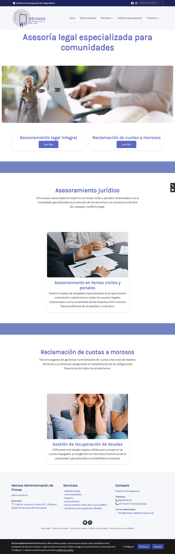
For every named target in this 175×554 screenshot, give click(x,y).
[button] (152, 18)
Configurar (128, 546)
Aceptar (158, 546)
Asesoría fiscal (71, 501)
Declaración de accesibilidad (121, 528)
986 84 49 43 (125, 500)
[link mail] (172, 190)
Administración (72, 491)
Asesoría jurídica (73, 494)
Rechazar (144, 546)
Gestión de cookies (78, 528)
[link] (28, 18)
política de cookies (65, 550)
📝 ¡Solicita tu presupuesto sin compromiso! (34, 3)
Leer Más (48, 144)
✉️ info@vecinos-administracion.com (134, 512)
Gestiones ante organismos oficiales (83, 508)
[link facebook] (132, 3)
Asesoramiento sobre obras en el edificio (85, 504)
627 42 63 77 (125, 503)
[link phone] (172, 185)
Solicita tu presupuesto (127, 491)
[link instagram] (136, 3)
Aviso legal (45, 528)
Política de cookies (60, 528)
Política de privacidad (98, 528)
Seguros (68, 498)
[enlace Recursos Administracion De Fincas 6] (87, 254)
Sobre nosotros (19, 495)
